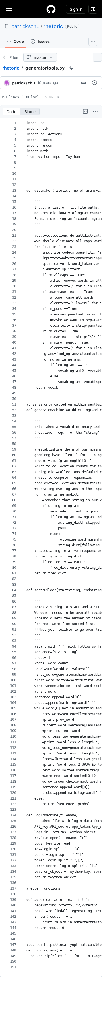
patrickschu (25, 26)
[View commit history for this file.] (94, 83)
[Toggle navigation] (9, 9)
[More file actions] (95, 111)
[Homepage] (51, 9)
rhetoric (53, 26)
